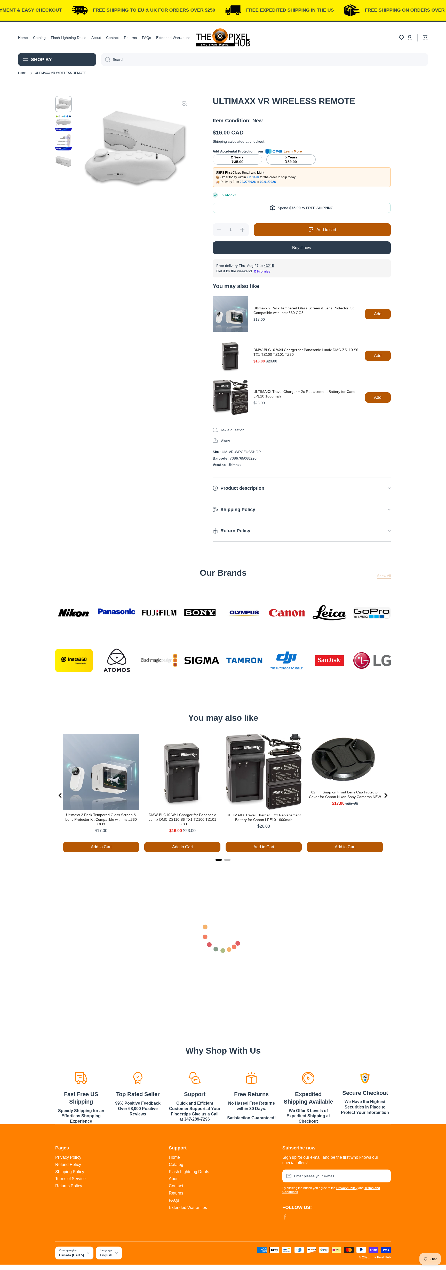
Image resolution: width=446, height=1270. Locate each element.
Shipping (220, 141)
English (106, 1255)
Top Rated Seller (138, 1094)
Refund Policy (68, 1164)
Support (194, 1094)
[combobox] (264, 59)
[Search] (105, 59)
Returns (176, 1193)
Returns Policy (68, 1186)
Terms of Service (70, 1178)
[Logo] (223, 37)
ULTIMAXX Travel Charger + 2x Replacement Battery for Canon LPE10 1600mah (305, 394)
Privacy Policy (68, 1157)
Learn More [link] (293, 151)
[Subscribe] (384, 1176)
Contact (176, 1186)
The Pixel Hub (381, 1257)
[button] (401, 37)
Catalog (176, 1164)
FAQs (174, 1200)
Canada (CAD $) (71, 1255)
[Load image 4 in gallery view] (63, 161)
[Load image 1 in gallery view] (63, 104)
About (174, 1178)
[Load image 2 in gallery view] (63, 123)
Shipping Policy (69, 1172)
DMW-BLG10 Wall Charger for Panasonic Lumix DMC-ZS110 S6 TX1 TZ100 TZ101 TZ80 (305, 352)
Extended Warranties (188, 1207)
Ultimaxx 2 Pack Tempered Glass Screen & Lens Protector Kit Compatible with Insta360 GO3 (303, 310)
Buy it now (301, 247)
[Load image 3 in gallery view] (63, 142)
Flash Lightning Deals (189, 1172)
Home (22, 73)
